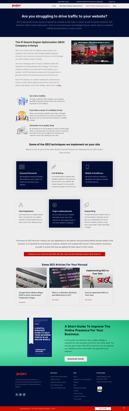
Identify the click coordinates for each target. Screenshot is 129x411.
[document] (64, 205)
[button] (124, 408)
